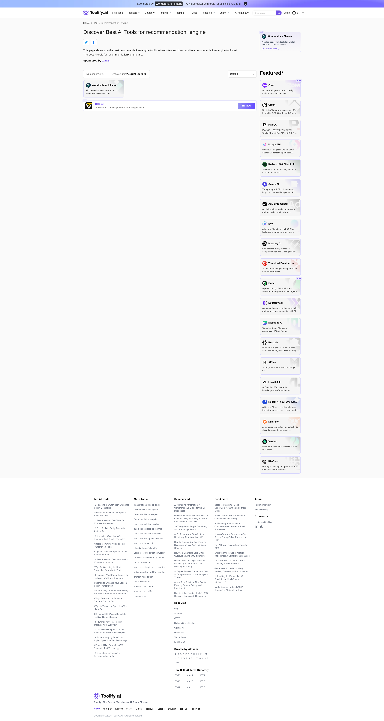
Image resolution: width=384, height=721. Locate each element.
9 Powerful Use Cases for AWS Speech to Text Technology (108, 647)
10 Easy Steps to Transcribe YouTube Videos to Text (107, 654)
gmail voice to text (142, 581)
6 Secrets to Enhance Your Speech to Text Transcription (110, 584)
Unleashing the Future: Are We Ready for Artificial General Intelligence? (229, 579)
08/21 (202, 675)
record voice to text (143, 562)
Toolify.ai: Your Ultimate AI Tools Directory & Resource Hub (229, 562)
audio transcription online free (148, 528)
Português (149, 708)
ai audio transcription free (146, 547)
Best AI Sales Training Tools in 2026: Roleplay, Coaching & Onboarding (191, 594)
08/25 (190, 675)
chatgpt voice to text (143, 576)
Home (86, 23)
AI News (178, 613)
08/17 (190, 681)
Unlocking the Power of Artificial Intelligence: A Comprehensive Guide (232, 554)
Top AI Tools (180, 637)
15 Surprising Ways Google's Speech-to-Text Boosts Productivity (110, 537)
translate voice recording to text (149, 557)
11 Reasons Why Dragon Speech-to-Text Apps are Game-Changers (111, 576)
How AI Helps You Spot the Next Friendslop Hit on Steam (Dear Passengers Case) (189, 563)
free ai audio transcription (146, 519)
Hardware (179, 632)
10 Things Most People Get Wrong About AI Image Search (190, 528)
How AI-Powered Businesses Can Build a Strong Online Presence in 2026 (230, 537)
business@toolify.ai (264, 522)
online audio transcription (146, 509)
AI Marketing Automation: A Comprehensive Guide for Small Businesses (189, 507)
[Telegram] (261, 526)
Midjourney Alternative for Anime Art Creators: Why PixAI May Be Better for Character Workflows (191, 518)
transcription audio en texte (147, 504)
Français (183, 708)
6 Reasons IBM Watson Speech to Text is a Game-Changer (110, 615)
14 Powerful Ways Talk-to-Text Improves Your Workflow (108, 623)
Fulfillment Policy (263, 504)
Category (149, 13)
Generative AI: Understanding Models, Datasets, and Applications (231, 570)
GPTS (177, 618)
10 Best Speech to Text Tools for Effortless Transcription (109, 522)
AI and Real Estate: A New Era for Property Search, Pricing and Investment (190, 585)
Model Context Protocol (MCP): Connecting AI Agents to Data (229, 588)
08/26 (177, 675)
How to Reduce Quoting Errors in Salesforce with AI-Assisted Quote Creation (190, 544)
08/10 (202, 687)
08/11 (190, 687)
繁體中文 (119, 708)
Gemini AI (179, 627)
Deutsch (172, 708)
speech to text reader (144, 586)
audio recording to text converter (149, 567)
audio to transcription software (148, 538)
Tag (96, 23)
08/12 (177, 687)
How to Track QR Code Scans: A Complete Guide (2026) (229, 517)
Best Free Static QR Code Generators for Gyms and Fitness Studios (230, 507)
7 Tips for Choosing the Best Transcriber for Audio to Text (107, 569)
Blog (176, 608)
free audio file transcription (146, 514)
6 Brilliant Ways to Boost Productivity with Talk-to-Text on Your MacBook (111, 592)
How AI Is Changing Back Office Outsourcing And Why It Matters (189, 554)
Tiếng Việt (195, 708)
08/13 (202, 681)
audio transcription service (146, 523)
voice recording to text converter (149, 552)
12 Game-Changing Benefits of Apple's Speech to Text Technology (110, 639)
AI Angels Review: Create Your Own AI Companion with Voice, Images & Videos (191, 574)
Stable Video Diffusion (184, 622)
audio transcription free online (148, 533)
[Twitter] (256, 526)
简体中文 (107, 708)
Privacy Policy (261, 509)
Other (177, 662)
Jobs (194, 13)
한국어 (129, 708)
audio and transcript (143, 543)
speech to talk (140, 595)
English (97, 709)
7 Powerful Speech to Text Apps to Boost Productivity (110, 514)
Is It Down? (179, 642)
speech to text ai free (144, 591)
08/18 (177, 681)
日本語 (138, 708)
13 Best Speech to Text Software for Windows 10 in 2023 (111, 561)
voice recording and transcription (149, 571)
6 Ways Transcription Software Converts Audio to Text (108, 600)
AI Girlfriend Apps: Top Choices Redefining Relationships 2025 (189, 536)
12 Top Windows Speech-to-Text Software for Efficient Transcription (110, 631)
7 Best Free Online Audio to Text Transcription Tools (109, 545)
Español (161, 708)
